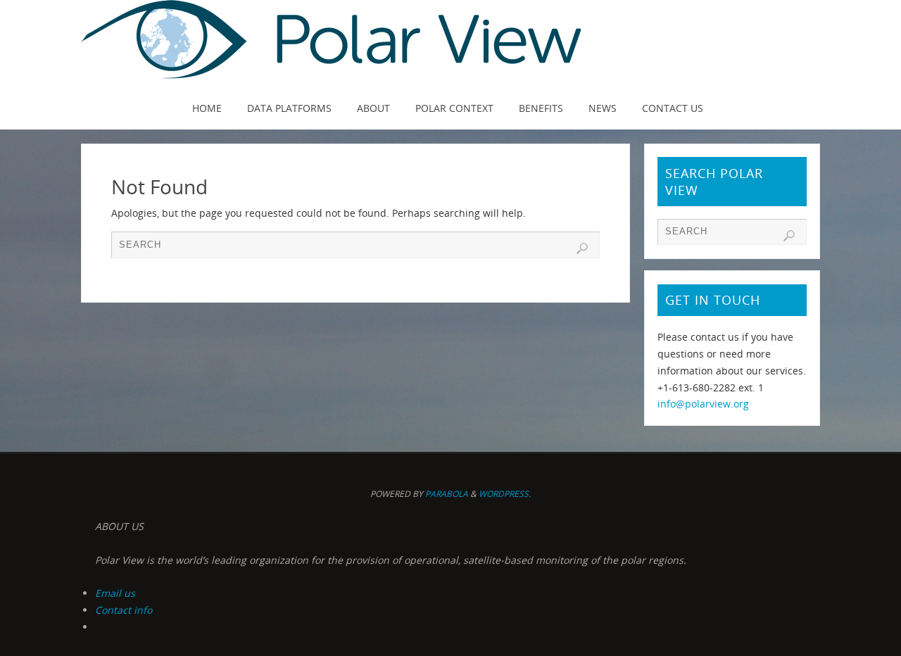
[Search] (582, 248)
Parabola (446, 494)
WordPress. (505, 494)
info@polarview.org (703, 403)
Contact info (123, 610)
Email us (115, 593)
